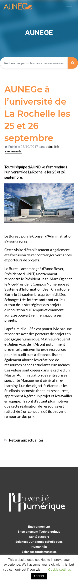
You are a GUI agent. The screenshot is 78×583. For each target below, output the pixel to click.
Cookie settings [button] (59, 569)
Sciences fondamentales (39, 551)
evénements (13, 151)
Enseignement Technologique (39, 531)
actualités (52, 146)
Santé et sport (39, 536)
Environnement (39, 526)
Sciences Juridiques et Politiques (39, 541)
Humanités (39, 546)
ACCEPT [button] (39, 576)
